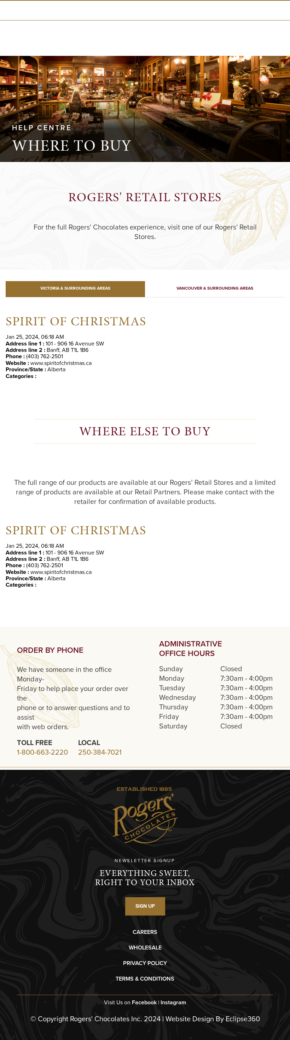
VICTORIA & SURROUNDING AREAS (75, 288)
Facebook (144, 1002)
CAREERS (145, 932)
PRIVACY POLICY (145, 963)
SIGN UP (145, 906)
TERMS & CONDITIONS (145, 979)
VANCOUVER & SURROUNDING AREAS (214, 288)
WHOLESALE (145, 947)
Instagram (173, 1002)
